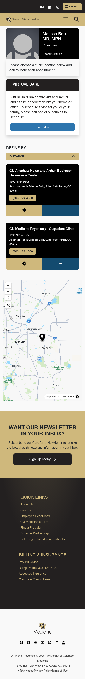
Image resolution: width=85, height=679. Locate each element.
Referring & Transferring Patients (42, 539)
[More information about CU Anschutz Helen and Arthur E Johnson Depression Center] (60, 210)
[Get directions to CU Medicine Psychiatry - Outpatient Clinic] (24, 264)
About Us (27, 504)
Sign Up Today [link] (40, 459)
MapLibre (51, 396)
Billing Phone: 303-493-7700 (38, 568)
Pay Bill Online (28, 562)
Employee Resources (35, 516)
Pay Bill (74, 6)
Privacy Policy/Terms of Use (51, 670)
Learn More (42, 127)
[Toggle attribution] (77, 396)
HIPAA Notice (25, 670)
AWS (63, 396)
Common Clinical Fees (34, 579)
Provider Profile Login (35, 533)
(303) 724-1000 (23, 251)
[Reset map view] (8, 305)
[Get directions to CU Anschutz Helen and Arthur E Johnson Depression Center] (24, 210)
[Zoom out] (8, 291)
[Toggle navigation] (65, 19)
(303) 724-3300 (23, 198)
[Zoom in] (8, 285)
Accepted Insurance (32, 573)
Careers (25, 510)
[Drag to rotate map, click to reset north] (8, 297)
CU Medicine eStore (34, 521)
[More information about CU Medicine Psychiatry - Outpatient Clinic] (60, 264)
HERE (71, 396)
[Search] (76, 19)
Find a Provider (30, 527)
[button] (42, 338)
